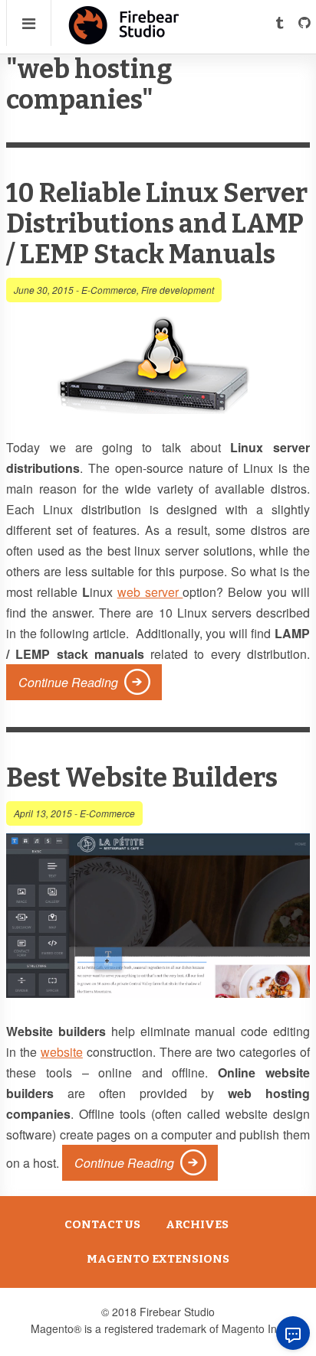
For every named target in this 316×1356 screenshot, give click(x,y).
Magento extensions (158, 1259)
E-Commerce (109, 289)
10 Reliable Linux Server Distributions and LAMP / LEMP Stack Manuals (157, 224)
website (62, 1052)
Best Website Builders (142, 778)
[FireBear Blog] (124, 38)
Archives (197, 1224)
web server (150, 592)
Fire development (177, 289)
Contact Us (102, 1224)
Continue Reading (68, 682)
